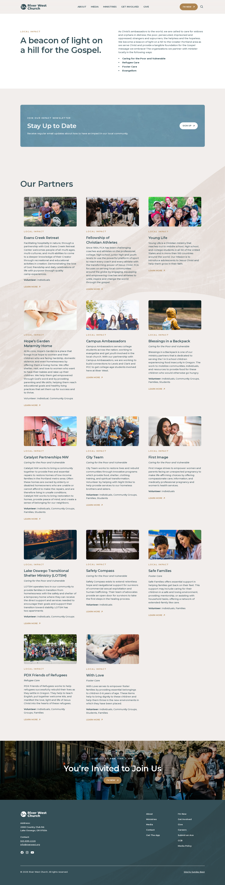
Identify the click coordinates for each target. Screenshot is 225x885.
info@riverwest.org (30, 844)
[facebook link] (22, 852)
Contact (150, 830)
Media (149, 824)
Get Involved (185, 819)
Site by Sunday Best (194, 872)
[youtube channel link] (32, 852)
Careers (182, 830)
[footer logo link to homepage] (78, 814)
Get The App (153, 835)
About (149, 814)
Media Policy (185, 846)
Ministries (151, 819)
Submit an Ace (186, 835)
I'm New (182, 814)
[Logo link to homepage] (33, 7)
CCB (180, 840)
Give (180, 824)
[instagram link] (27, 852)
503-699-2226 (28, 841)
